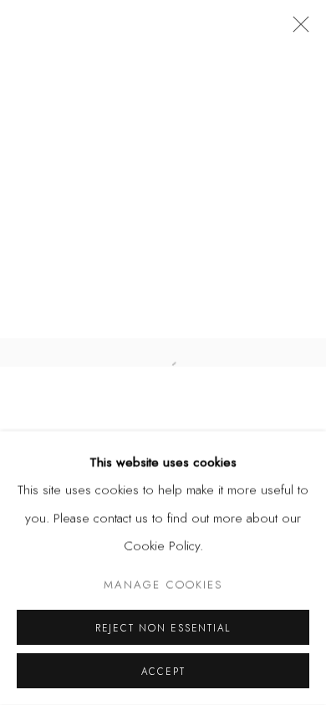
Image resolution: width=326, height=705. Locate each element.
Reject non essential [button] (163, 628)
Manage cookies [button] (163, 584)
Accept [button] (163, 671)
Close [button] (296, 29)
